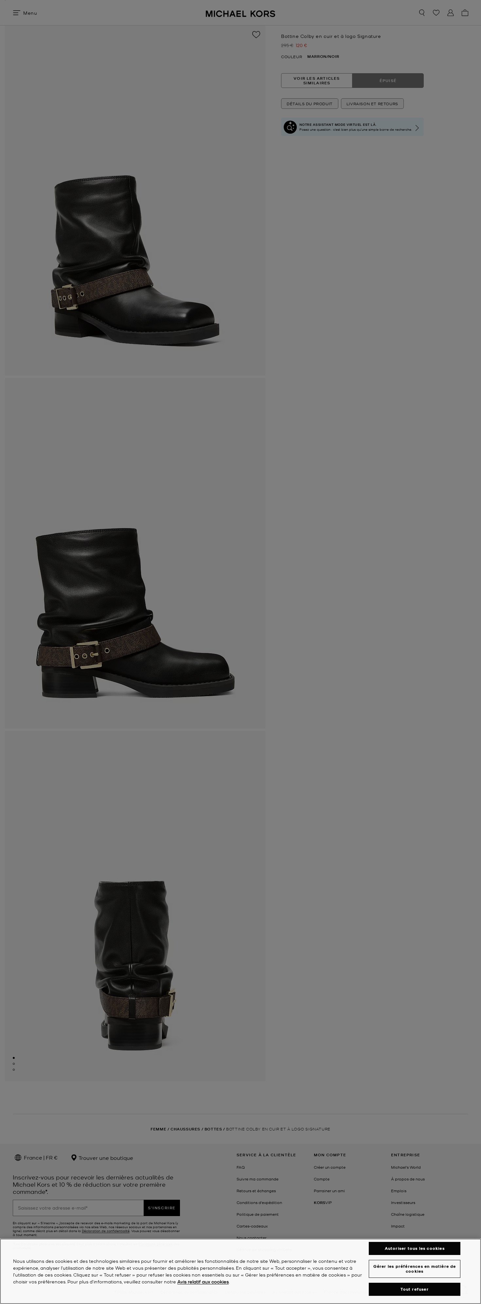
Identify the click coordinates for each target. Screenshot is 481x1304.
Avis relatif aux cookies (203, 1281)
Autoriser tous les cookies (415, 1248)
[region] (240, 1271)
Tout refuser (414, 1289)
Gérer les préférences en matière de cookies (414, 1268)
